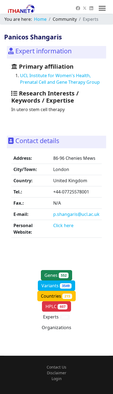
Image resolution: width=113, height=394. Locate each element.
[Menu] (102, 8)
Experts (55, 317)
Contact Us (56, 367)
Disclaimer (56, 372)
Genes (55, 275)
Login (57, 378)
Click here (63, 225)
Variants (55, 286)
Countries (55, 296)
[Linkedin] (91, 8)
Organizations (56, 331)
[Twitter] (85, 8)
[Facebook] (78, 8)
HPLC (56, 306)
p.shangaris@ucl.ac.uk (76, 214)
